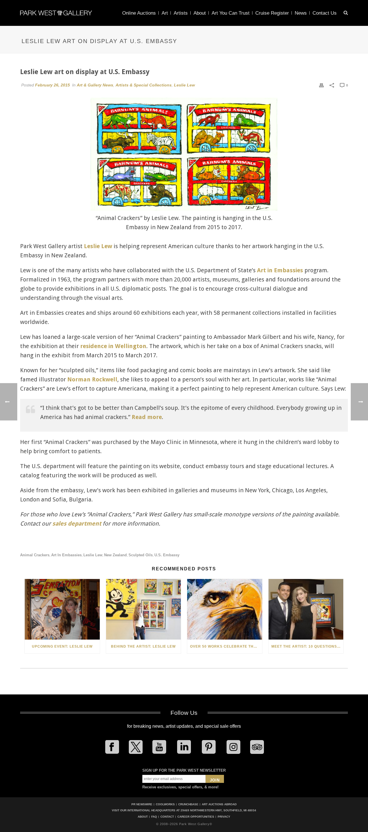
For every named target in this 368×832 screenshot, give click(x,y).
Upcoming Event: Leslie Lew (62, 646)
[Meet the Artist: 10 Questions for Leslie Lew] (306, 609)
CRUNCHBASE (188, 804)
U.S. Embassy (166, 555)
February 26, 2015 (52, 85)
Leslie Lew (184, 85)
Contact (167, 816)
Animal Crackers (34, 555)
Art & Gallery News (95, 85)
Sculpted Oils (141, 555)
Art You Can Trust (231, 13)
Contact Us (325, 13)
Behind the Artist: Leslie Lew (143, 646)
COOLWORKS (165, 804)
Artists (181, 13)
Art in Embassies (280, 270)
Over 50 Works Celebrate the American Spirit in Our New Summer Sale (226, 646)
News (301, 13)
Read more (147, 417)
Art (165, 13)
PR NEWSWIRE (141, 804)
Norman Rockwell (92, 379)
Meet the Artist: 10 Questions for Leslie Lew (307, 646)
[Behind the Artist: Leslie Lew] (143, 609)
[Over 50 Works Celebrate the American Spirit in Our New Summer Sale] (224, 609)
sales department (76, 523)
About (199, 13)
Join (215, 780)
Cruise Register (272, 13)
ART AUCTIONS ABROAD (219, 804)
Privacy (224, 816)
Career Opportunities (195, 816)
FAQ (154, 816)
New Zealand (115, 555)
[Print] (321, 85)
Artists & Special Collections (144, 85)
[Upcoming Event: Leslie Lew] (62, 609)
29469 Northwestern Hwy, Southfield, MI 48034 (218, 810)
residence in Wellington (113, 346)
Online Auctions (139, 13)
